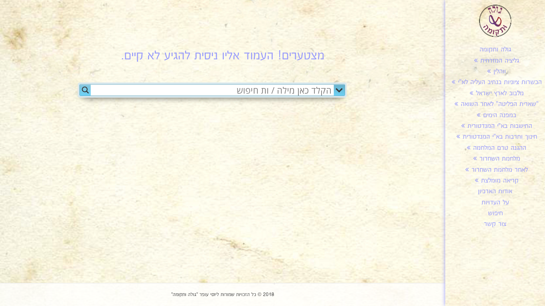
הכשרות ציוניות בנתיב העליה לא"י (500, 82)
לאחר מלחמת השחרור (500, 170)
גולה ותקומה (495, 49)
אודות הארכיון (495, 191)
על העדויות (495, 202)
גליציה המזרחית (499, 60)
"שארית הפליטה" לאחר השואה (500, 104)
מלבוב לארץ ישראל (500, 93)
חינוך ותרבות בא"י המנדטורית (500, 136)
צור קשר (495, 224)
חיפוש (495, 213)
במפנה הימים (499, 115)
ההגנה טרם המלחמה (499, 148)
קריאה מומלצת (500, 180)
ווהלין (500, 71)
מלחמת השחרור (500, 158)
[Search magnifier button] (85, 90)
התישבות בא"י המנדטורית (500, 126)
